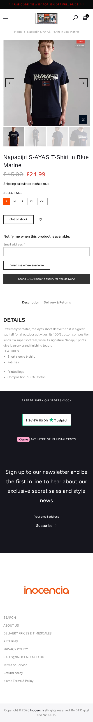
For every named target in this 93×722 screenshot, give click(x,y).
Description (30, 302)
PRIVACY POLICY (15, 649)
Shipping (9, 184)
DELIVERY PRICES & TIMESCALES (27, 633)
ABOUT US (11, 625)
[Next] (83, 82)
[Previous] (9, 82)
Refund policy (13, 673)
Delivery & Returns (57, 302)
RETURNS (10, 641)
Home (18, 31)
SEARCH (9, 618)
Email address (14, 244)
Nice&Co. (49, 715)
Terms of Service (15, 665)
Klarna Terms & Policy (18, 681)
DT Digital (82, 710)
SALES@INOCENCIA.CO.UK (23, 657)
